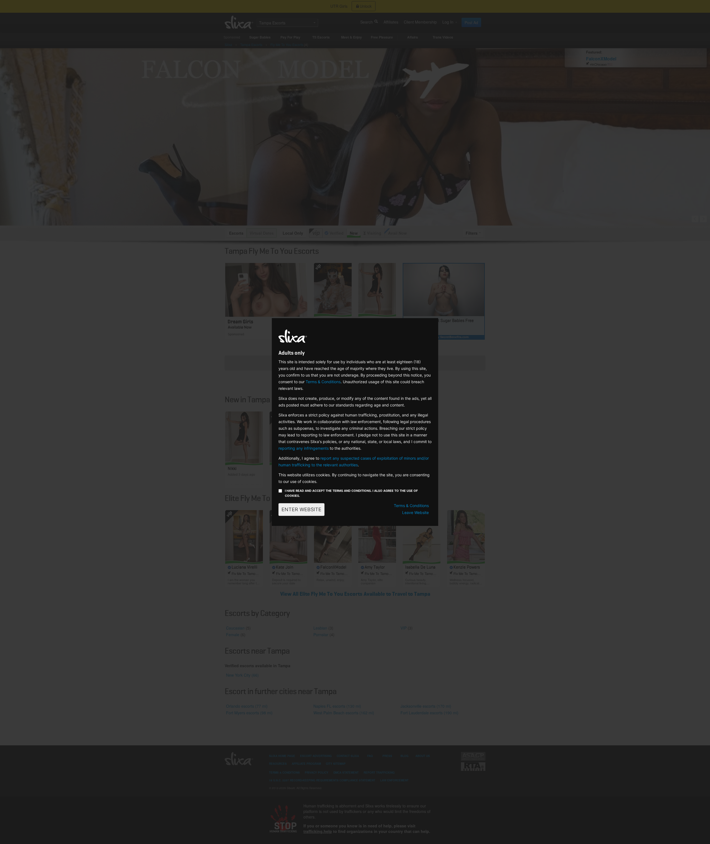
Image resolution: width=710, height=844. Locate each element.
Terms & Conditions (323, 381)
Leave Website (415, 512)
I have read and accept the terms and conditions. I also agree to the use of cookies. (351, 493)
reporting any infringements (303, 448)
